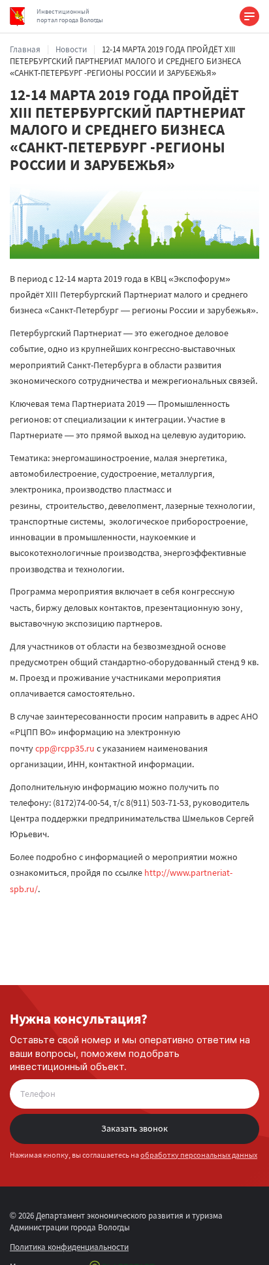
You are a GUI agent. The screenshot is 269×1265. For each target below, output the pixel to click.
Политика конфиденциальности (69, 1247)
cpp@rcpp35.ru (65, 748)
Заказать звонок (134, 1128)
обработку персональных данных (198, 1155)
